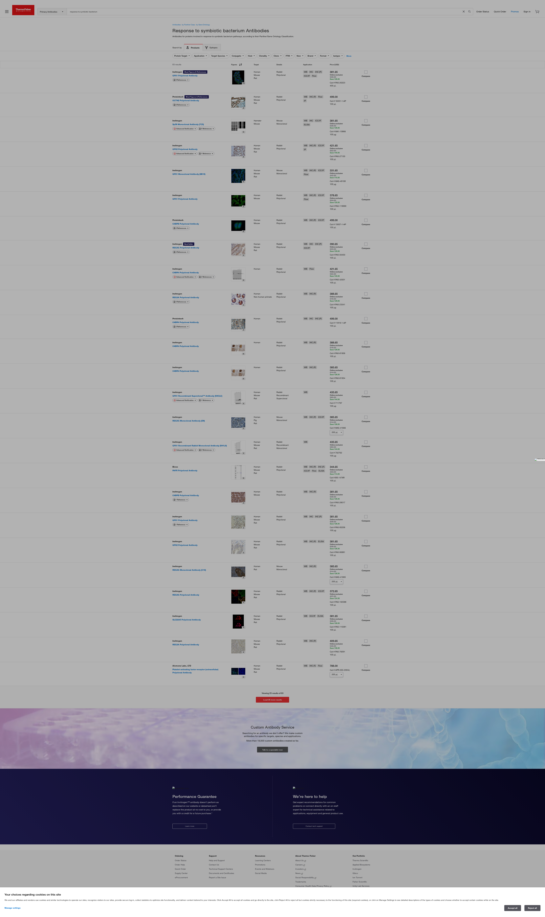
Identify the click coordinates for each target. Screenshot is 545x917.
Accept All (512, 908)
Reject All (532, 908)
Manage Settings (13, 908)
